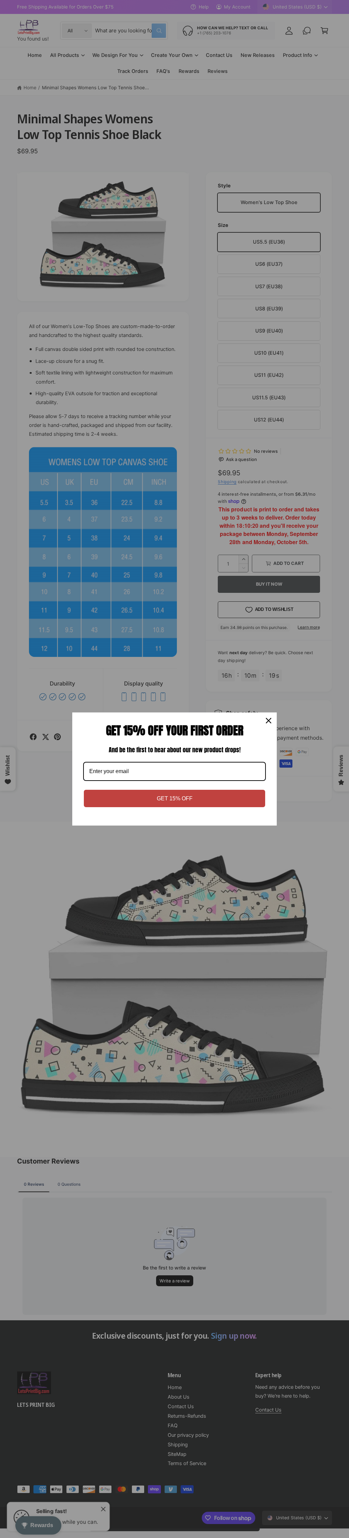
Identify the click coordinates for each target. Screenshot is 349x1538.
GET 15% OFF (175, 798)
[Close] (268, 720)
